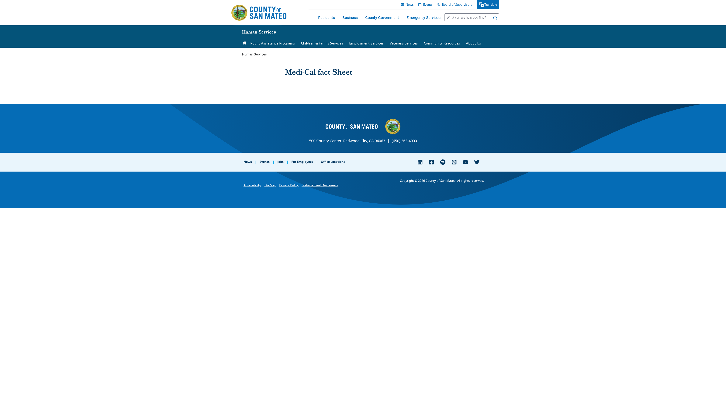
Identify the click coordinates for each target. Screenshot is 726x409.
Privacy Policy (289, 185)
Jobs (280, 162)
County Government (382, 17)
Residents (326, 17)
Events (265, 162)
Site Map (270, 185)
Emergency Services (423, 17)
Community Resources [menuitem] (442, 43)
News (248, 162)
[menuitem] (326, 17)
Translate (490, 4)
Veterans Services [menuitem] (404, 43)
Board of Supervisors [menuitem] (457, 4)
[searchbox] (471, 17)
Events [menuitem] (428, 4)
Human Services (259, 32)
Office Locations (333, 162)
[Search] (495, 18)
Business (350, 17)
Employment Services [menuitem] (366, 43)
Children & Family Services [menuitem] (322, 43)
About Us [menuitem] (473, 43)
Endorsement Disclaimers (320, 185)
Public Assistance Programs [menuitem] (272, 43)
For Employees (302, 162)
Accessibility (252, 185)
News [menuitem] (410, 4)
